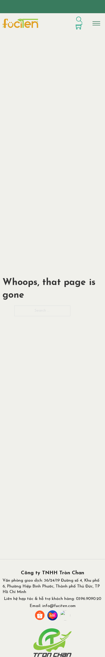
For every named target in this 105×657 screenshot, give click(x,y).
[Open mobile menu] (96, 23)
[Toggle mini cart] (79, 26)
